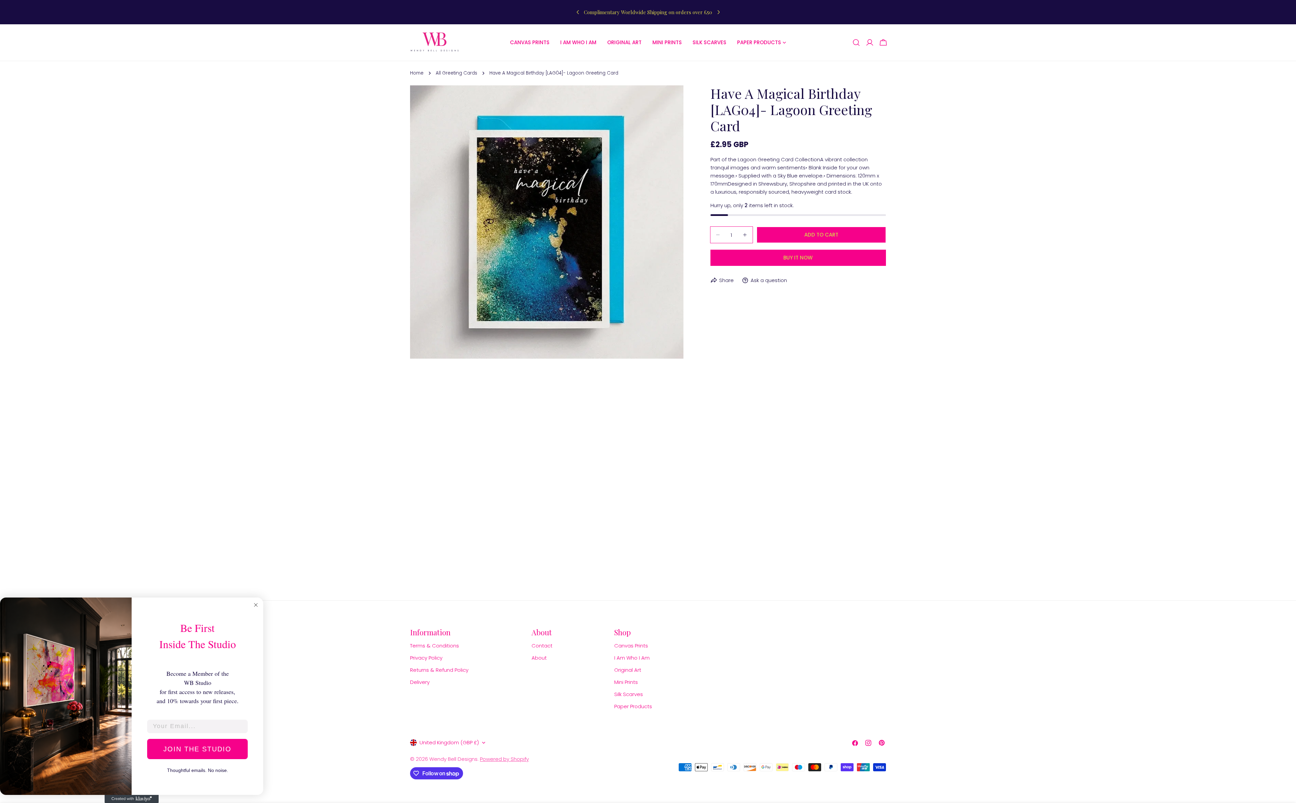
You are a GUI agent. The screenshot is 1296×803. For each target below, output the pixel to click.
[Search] (856, 42)
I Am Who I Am (632, 657)
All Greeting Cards (456, 73)
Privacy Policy (426, 657)
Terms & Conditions (434, 645)
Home (417, 73)
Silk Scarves (628, 694)
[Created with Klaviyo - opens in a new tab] (132, 799)
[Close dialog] (256, 605)
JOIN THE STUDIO (197, 749)
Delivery (420, 682)
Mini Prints (626, 682)
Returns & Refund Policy (439, 669)
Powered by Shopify (504, 759)
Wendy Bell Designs (453, 759)
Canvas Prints (631, 645)
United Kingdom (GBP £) (449, 742)
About (539, 657)
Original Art (627, 669)
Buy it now (798, 257)
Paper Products (633, 706)
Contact (542, 645)
